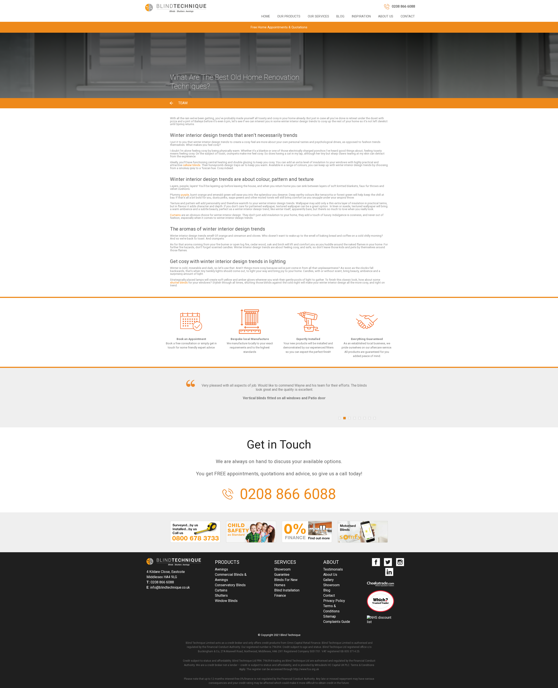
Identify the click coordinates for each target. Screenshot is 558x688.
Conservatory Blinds (230, 585)
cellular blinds (191, 165)
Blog (340, 16)
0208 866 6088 (288, 494)
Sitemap (329, 616)
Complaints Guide (336, 622)
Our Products (288, 16)
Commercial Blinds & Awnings (231, 577)
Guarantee (281, 574)
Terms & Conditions (331, 608)
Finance (280, 595)
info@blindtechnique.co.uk (170, 587)
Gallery (328, 580)
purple (185, 194)
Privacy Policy (334, 601)
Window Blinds (226, 601)
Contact (408, 16)
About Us (385, 16)
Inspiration (361, 16)
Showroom (282, 569)
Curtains (175, 215)
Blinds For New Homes (286, 582)
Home (265, 16)
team (182, 103)
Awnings (221, 569)
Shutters (221, 595)
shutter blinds (179, 282)
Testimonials (333, 569)
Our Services (318, 16)
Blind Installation (286, 590)
